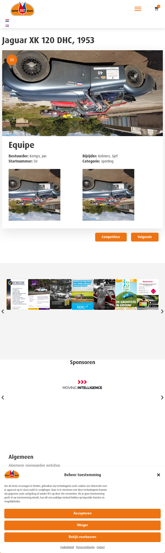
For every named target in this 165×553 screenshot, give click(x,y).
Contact (101, 547)
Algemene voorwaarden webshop (34, 465)
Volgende (145, 237)
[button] (158, 475)
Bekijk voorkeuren (82, 537)
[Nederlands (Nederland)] (7, 20)
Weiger (82, 525)
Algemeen (21, 456)
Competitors (111, 237)
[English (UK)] (7, 25)
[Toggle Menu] (137, 9)
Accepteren (82, 513)
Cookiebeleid (67, 547)
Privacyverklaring (85, 547)
